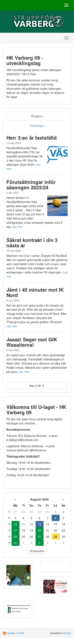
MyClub (67, 633)
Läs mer (17, 227)
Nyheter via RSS (15, 633)
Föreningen (37, 125)
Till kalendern (37, 551)
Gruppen (37, 116)
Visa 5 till (35, 386)
